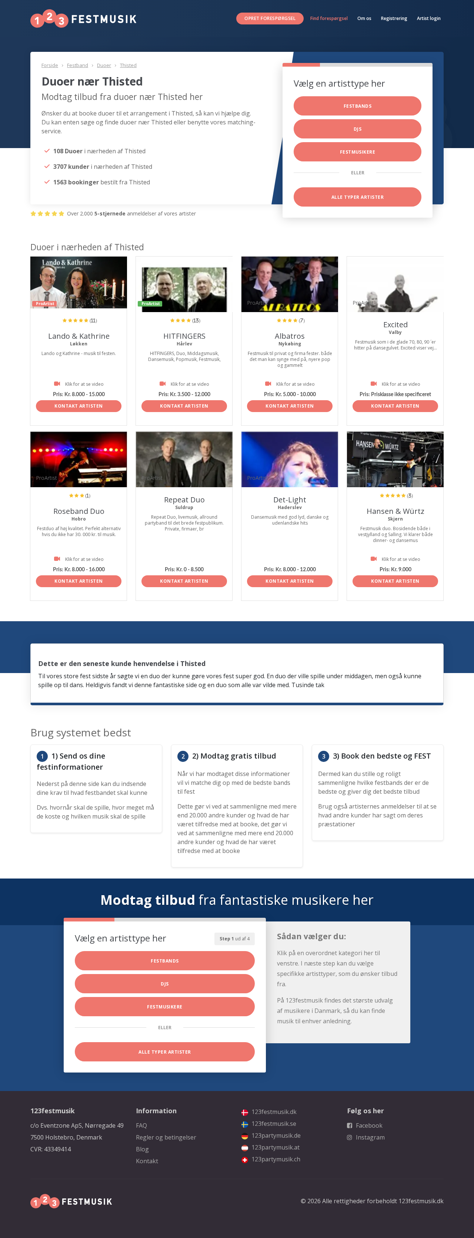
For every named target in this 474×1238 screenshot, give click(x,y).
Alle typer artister (357, 197)
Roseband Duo (78, 511)
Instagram (369, 1137)
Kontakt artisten (78, 406)
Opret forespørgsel (270, 18)
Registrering (394, 18)
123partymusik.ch (275, 1159)
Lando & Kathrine (79, 336)
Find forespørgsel (329, 18)
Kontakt (147, 1161)
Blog (142, 1149)
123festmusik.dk (273, 1112)
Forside (49, 65)
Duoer (104, 65)
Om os (364, 18)
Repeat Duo (184, 500)
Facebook (368, 1125)
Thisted (128, 65)
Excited (395, 324)
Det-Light (289, 500)
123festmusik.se (273, 1124)
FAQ (141, 1125)
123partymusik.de (275, 1135)
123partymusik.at (275, 1147)
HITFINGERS (184, 336)
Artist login (429, 18)
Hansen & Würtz (395, 511)
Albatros (290, 336)
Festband (77, 65)
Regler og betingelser (166, 1137)
